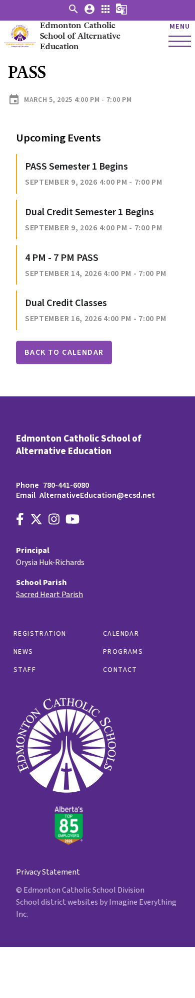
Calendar (121, 634)
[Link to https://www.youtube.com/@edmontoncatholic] (73, 520)
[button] (74, 12)
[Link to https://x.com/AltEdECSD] (36, 520)
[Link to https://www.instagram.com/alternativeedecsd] (54, 520)
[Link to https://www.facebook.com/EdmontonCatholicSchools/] (20, 520)
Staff (25, 670)
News (24, 652)
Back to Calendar (64, 352)
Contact (120, 670)
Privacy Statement (48, 872)
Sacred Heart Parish (49, 594)
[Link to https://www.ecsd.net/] (66, 842)
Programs (123, 652)
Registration (40, 634)
